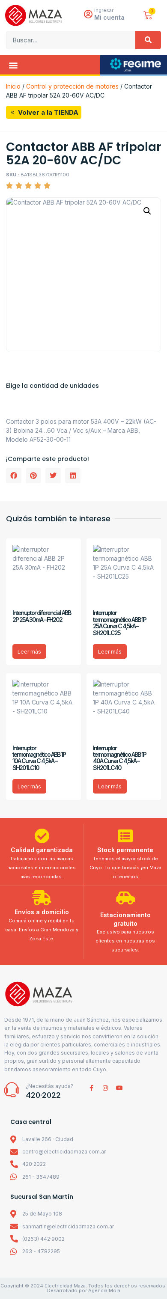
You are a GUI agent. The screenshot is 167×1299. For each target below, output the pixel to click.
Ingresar (103, 10)
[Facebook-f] (91, 1088)
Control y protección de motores (72, 86)
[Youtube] (119, 1088)
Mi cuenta (109, 17)
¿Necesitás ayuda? (49, 1086)
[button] (13, 65)
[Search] (148, 40)
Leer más (29, 651)
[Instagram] (105, 1088)
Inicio (13, 86)
